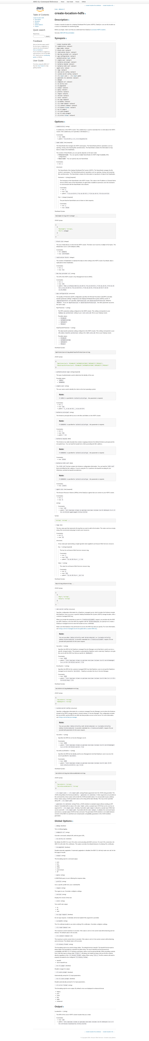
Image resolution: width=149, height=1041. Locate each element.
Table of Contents (41, 15)
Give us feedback (38, 50)
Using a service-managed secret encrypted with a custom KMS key (78, 628)
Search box (36, 33)
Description (38, 19)
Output (37, 26)
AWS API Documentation (67, 33)
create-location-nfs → (109, 5)
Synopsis (37, 21)
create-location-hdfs (38, 17)
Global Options (39, 24)
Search (47, 36)
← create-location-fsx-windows (92, 5)
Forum (77, 1)
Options (37, 23)
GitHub (84, 1)
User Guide (70, 1)
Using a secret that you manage (68, 717)
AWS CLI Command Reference (45, 2)
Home (62, 1)
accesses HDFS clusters (98, 29)
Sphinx (114, 1037)
